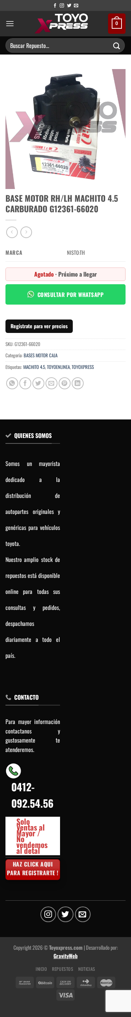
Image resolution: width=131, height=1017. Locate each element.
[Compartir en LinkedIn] (78, 383)
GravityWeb (65, 956)
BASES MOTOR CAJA (40, 355)
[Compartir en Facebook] (25, 383)
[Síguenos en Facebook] (55, 5)
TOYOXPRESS (83, 366)
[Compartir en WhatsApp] (12, 383)
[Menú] (9, 23)
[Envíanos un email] (76, 5)
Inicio (41, 968)
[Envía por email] (51, 383)
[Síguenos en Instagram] (62, 5)
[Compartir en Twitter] (38, 383)
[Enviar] (117, 45)
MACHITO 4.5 (34, 366)
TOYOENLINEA (58, 366)
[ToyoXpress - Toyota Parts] (61, 23)
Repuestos (63, 968)
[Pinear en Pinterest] (65, 383)
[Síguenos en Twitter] (69, 5)
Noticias (86, 968)
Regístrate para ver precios (39, 326)
